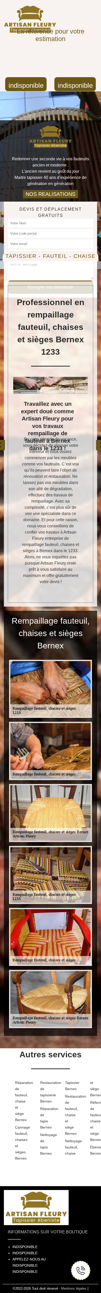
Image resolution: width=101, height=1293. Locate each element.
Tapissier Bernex (69, 1086)
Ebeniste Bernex (94, 1150)
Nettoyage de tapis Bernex (44, 1144)
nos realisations (50, 194)
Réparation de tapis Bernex (44, 1118)
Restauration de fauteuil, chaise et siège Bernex (69, 1115)
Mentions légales (73, 1288)
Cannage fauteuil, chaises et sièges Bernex (19, 1142)
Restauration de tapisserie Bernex (44, 1092)
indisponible (26, 85)
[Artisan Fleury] (50, 134)
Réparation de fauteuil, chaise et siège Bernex (19, 1101)
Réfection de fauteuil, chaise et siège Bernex (94, 1121)
